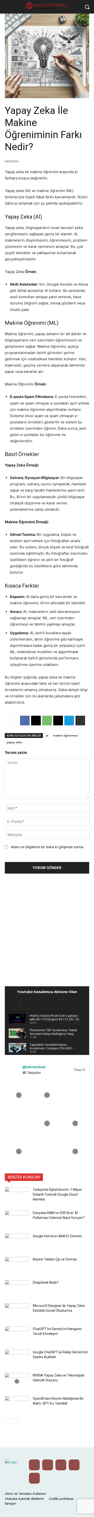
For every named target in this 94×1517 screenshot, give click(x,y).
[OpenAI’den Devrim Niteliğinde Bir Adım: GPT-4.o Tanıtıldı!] (17, 1404)
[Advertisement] (47, 928)
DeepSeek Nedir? (46, 1282)
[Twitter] (47, 1464)
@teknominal (33, 1067)
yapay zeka (14, 742)
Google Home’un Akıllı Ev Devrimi (57, 1236)
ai (47, 735)
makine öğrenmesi (65, 735)
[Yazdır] (80, 720)
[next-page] (16, 1421)
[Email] (58, 720)
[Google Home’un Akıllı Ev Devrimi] (17, 1242)
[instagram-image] (19, 1095)
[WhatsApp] (47, 720)
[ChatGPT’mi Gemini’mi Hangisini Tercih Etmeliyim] (17, 1334)
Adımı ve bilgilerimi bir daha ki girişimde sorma (47, 847)
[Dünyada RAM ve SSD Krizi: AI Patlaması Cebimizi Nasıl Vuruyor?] (17, 1218)
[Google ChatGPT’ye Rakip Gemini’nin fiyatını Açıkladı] (17, 1358)
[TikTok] (34, 1478)
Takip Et (80, 1070)
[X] (36, 720)
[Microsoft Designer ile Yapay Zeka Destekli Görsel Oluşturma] (17, 1311)
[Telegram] (69, 720)
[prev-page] (8, 1421)
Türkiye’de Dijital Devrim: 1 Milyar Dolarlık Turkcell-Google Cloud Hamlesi (57, 1194)
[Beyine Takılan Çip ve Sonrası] (17, 1265)
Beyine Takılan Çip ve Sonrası (55, 1259)
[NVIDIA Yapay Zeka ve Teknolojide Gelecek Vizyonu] (17, 1381)
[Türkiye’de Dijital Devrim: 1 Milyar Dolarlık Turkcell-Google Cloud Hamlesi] (17, 1195)
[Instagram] (60, 1464)
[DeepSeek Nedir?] (17, 1288)
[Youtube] (34, 1464)
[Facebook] (25, 720)
